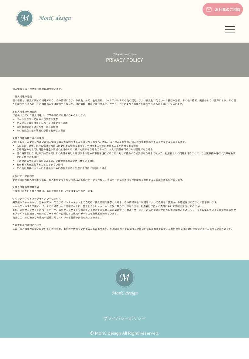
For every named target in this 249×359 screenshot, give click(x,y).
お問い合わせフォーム (197, 228)
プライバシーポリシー (124, 318)
